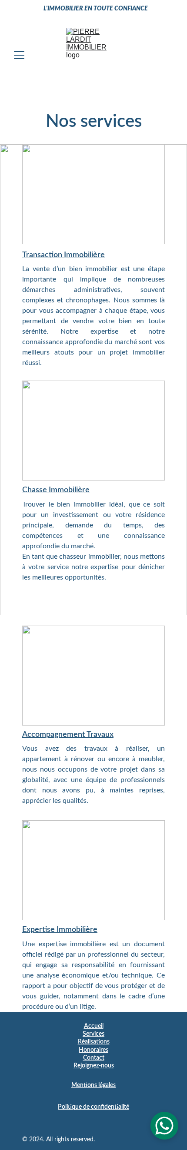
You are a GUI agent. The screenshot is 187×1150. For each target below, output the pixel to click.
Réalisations (94, 1042)
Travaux (100, 735)
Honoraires (93, 1050)
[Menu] (19, 55)
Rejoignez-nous (93, 1066)
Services (93, 1034)
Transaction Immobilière (63, 255)
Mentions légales (93, 1085)
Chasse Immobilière (56, 490)
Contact (93, 1058)
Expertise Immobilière (59, 930)
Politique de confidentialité (93, 1107)
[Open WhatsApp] (164, 1126)
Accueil (94, 1026)
